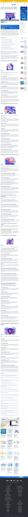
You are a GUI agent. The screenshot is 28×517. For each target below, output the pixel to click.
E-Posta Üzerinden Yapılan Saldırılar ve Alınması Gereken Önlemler (9, 395)
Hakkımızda (20, 502)
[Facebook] (1, 22)
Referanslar (8, 511)
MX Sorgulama (20, 508)
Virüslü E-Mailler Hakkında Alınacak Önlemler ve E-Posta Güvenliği (9, 394)
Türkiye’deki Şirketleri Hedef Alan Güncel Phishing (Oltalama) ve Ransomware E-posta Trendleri (10, 469)
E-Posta (8, 487)
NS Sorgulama (20, 511)
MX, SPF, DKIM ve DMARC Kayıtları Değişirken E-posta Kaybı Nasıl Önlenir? (16, 457)
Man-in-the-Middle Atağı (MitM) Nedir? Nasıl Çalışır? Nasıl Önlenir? (9, 415)
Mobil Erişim (8, 492)
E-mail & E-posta (22, 26)
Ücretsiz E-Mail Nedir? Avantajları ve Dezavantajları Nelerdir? (25, 78)
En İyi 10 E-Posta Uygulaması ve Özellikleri (16, 435)
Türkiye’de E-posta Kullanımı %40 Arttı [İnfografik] (25, 41)
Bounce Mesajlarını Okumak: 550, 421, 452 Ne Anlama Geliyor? (10, 435)
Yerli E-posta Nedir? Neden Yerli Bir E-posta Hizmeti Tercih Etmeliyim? (25, 73)
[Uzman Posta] (14, 5)
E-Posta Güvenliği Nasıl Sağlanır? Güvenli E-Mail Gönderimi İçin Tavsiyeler (25, 47)
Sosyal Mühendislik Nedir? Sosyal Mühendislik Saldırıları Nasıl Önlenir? (9, 389)
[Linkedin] (15, 482)
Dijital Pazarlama (22, 24)
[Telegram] (5, 22)
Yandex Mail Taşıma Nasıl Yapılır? (16, 446)
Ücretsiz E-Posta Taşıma (20, 490)
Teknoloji (21, 34)
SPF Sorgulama (20, 507)
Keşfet (14, 1)
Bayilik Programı (8, 510)
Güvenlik (21, 29)
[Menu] (3, 5)
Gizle (5, 37)
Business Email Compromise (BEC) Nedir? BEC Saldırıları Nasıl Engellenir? (10, 391)
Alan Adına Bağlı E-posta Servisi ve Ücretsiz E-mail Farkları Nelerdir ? (25, 68)
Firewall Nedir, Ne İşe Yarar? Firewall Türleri (6, 382)
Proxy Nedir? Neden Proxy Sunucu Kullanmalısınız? (7, 397)
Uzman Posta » (2, 9)
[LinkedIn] (3, 22)
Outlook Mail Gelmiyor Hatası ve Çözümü (9, 457)
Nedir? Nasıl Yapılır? (23, 32)
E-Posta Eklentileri (20, 492)
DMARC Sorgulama (20, 510)
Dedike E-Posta (8, 491)
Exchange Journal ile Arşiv (8, 495)
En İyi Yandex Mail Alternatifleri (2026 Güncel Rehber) (9, 446)
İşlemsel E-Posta (20, 487)
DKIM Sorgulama (20, 509)
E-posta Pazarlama (22, 27)
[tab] (22, 38)
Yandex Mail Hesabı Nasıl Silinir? (3, 457)
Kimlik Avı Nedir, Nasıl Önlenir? (4, 392)
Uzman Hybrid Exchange (8, 494)
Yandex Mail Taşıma (20, 491)
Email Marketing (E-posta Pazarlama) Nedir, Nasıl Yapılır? (25, 88)
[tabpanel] (23, 66)
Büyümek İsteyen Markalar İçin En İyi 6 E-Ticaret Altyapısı (3, 446)
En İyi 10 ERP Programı (3, 468)
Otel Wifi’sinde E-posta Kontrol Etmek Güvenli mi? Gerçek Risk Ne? (3, 435)
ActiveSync (8, 493)
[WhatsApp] (4, 22)
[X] (2, 22)
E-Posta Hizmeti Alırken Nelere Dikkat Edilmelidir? (25, 63)
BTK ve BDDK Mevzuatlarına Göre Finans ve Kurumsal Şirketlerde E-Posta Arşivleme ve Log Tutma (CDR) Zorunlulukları (16, 470)
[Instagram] (12, 482)
